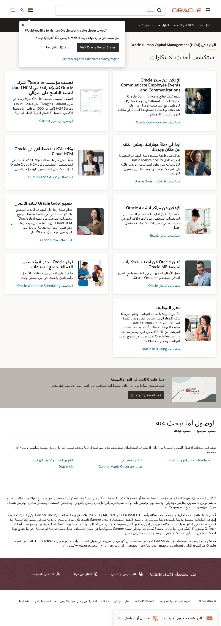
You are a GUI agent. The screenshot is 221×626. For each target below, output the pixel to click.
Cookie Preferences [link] (145, 601)
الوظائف (105, 601)
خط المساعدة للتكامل (45, 601)
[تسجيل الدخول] (21, 10)
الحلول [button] (165, 25)
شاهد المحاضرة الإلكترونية (148, 395)
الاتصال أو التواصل (137, 618)
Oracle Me (65, 466)
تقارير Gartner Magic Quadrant (120, 466)
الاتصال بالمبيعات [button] (43, 573)
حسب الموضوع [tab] (206, 431)
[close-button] (119, 618)
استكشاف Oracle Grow (56, 240)
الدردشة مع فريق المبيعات (183, 618)
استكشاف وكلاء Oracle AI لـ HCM (50, 177)
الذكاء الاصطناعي (131, 460)
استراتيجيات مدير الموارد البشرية (189, 460)
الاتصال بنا (24, 601)
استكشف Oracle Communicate (158, 122)
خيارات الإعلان (121, 601)
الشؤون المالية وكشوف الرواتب (53, 460)
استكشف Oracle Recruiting (161, 349)
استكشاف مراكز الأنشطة (164, 235)
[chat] (210, 618)
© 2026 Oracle (207, 601)
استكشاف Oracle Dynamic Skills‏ (157, 181)
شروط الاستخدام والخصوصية (175, 601)
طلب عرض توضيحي (124, 573)
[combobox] (110, 10)
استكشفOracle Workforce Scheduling (45, 285)
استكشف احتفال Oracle (164, 285)
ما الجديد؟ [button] (147, 25)
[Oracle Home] (186, 10)
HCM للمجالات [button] (185, 25)
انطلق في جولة (82, 573)
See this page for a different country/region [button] (90, 59)
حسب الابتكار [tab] (182, 431)
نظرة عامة (205, 25)
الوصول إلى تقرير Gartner (56, 120)
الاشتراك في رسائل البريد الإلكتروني (78, 601)
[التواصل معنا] (13, 10)
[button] (208, 10)
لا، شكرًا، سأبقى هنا (58, 47)
